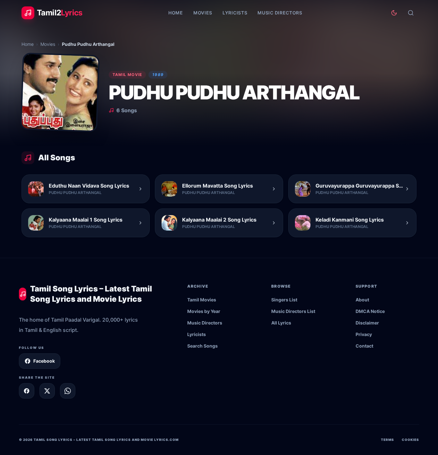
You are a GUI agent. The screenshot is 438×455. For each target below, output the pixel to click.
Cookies (410, 440)
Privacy (364, 334)
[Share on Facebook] (26, 391)
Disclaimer (367, 322)
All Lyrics (281, 322)
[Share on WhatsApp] (67, 391)
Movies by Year (203, 311)
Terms (387, 440)
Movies (202, 12)
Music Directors (279, 12)
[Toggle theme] (394, 13)
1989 (158, 74)
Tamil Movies (201, 299)
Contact (364, 346)
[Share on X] (47, 391)
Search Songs (202, 346)
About (362, 299)
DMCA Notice (370, 311)
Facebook (44, 361)
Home (175, 12)
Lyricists (235, 12)
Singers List (284, 299)
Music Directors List (293, 311)
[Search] (411, 13)
